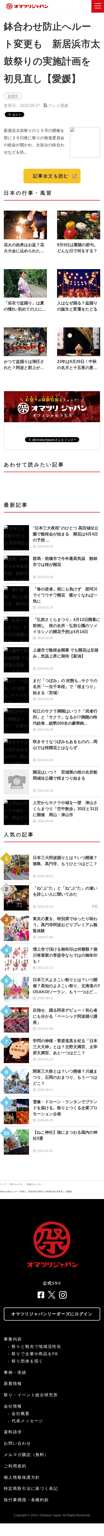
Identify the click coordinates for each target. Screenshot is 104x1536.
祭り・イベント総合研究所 (31, 1395)
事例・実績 (15, 1372)
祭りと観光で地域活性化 (36, 1346)
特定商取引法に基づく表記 (31, 1488)
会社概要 (21, 1413)
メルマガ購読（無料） (26, 1455)
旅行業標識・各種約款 (26, 1500)
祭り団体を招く (27, 1361)
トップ (3, 1184)
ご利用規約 (15, 1466)
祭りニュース (16, 1184)
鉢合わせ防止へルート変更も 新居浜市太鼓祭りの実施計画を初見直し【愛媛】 (37, 1191)
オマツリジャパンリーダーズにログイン (52, 1314)
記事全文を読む (51, 176)
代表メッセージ (27, 1421)
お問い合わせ (17, 1443)
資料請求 (13, 1432)
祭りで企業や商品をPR (35, 1354)
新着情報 (13, 1383)
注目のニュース (34, 1184)
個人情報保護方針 (22, 1477)
